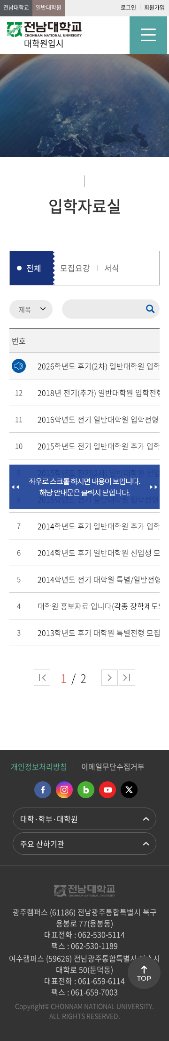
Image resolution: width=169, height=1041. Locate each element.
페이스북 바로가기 (42, 789)
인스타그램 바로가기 (64, 789)
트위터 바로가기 (129, 789)
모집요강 (75, 268)
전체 (33, 268)
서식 (111, 268)
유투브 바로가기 (107, 789)
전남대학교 (16, 7)
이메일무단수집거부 (113, 766)
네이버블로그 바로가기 (85, 789)
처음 (42, 678)
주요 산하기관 (42, 843)
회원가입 (154, 7)
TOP (144, 978)
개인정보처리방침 (39, 766)
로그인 (128, 7)
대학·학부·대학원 (49, 818)
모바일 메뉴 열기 (148, 35)
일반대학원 (48, 7)
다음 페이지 (109, 678)
